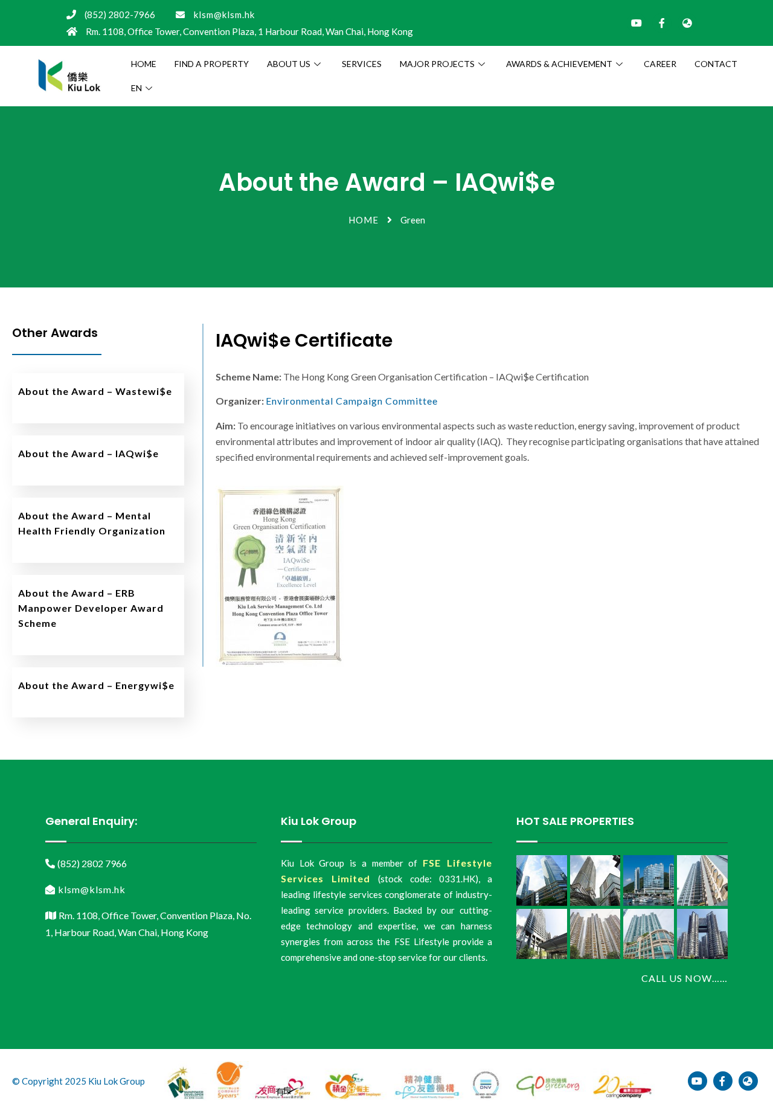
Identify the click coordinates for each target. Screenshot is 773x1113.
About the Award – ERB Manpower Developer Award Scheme (91, 608)
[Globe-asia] (687, 23)
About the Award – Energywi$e (96, 685)
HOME (143, 64)
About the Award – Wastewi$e (95, 391)
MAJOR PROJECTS (437, 64)
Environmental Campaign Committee (352, 400)
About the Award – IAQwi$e (88, 453)
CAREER (660, 64)
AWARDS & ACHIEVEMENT (559, 64)
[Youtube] (636, 23)
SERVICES (362, 64)
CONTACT (715, 64)
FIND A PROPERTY (212, 64)
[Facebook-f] (662, 23)
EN (136, 88)
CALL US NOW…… (684, 978)
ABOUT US (288, 64)
